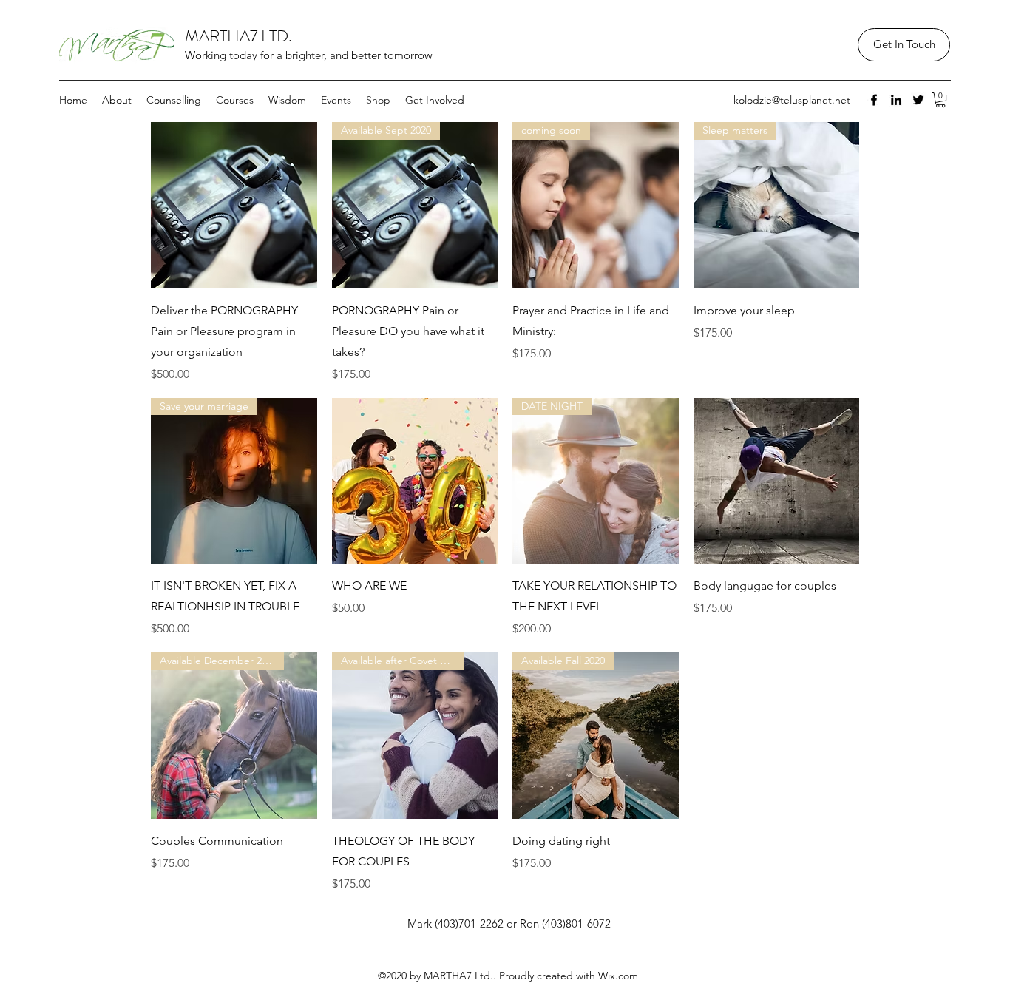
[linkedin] (896, 99)
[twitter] (918, 99)
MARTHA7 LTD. (238, 35)
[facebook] (874, 99)
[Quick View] (234, 205)
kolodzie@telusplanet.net (791, 100)
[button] (940, 99)
